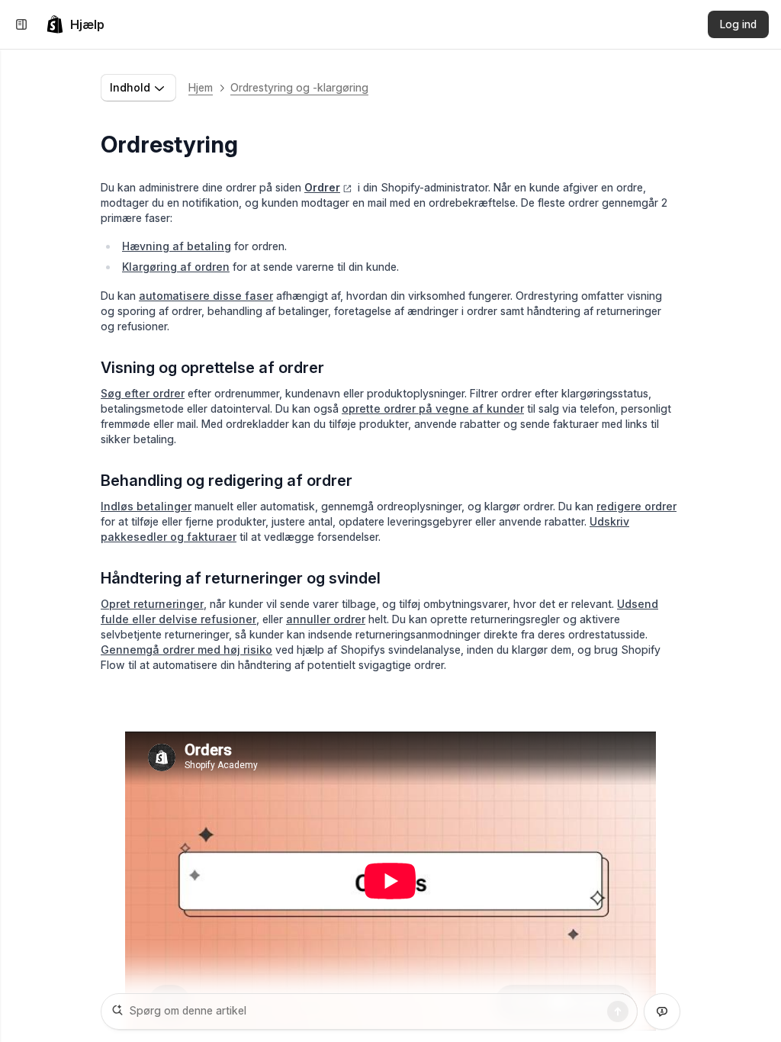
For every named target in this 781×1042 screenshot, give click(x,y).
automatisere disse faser (206, 295)
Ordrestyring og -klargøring (299, 87)
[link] (75, 24)
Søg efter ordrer (143, 393)
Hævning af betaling (176, 246)
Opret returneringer (152, 603)
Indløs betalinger (146, 506)
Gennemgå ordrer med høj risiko (186, 649)
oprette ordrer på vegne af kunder (433, 408)
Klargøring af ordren (176, 266)
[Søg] (617, 1011)
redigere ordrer (636, 506)
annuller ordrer (325, 619)
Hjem (200, 87)
